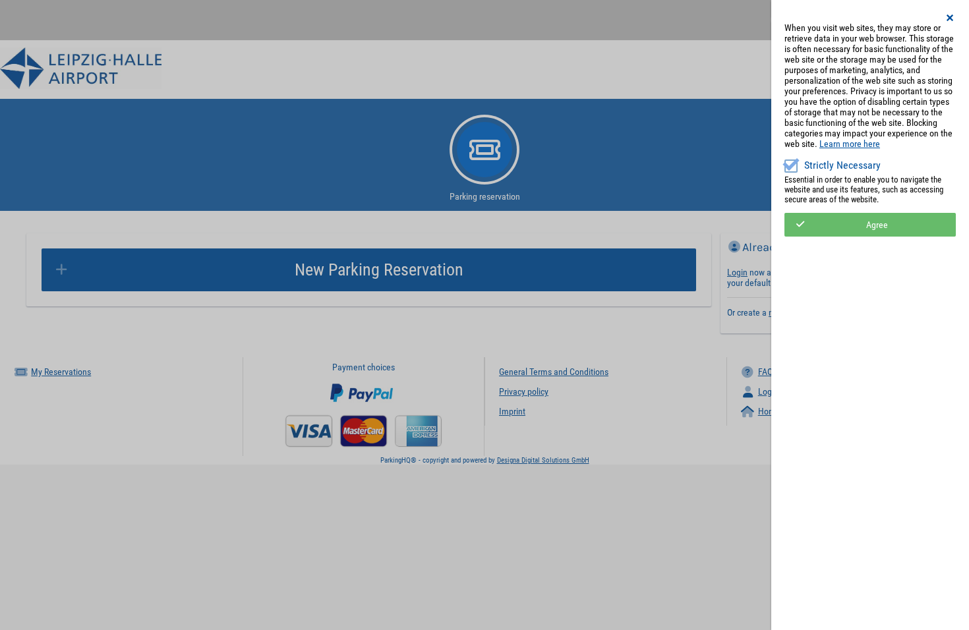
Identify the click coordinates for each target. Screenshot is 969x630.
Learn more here (849, 143)
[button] (950, 17)
